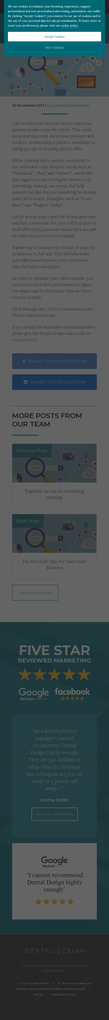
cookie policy (69, 25)
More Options (54, 47)
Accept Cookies (54, 36)
